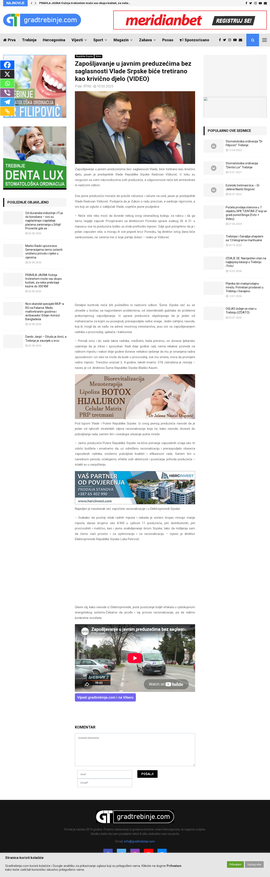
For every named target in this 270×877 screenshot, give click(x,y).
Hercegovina (54, 40)
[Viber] (7, 92)
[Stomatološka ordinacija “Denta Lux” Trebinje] (214, 168)
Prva (12, 40)
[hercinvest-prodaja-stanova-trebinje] (135, 503)
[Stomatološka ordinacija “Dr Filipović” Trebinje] (214, 146)
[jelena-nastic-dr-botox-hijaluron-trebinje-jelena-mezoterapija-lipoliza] (135, 418)
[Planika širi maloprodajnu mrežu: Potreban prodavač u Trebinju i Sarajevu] (214, 288)
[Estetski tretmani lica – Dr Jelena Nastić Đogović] (214, 190)
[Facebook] (221, 40)
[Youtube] (236, 40)
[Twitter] (225, 40)
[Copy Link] (7, 111)
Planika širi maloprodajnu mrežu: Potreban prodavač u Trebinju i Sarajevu (244, 287)
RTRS (87, 86)
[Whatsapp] (7, 83)
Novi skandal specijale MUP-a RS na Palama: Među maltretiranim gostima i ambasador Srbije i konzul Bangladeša (44, 311)
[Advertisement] (135, 273)
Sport (98, 40)
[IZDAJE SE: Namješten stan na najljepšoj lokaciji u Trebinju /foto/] (214, 263)
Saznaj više (254, 864)
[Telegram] (7, 102)
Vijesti (77, 40)
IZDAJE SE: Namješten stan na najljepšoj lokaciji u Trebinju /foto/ (246, 262)
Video (98, 56)
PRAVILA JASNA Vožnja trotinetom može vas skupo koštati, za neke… (85, 3)
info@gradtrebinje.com (139, 841)
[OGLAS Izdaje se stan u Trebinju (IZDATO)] (214, 313)
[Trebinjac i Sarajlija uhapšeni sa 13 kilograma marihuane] (214, 241)
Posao (167, 40)
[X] (7, 74)
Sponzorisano (197, 40)
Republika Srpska (84, 56)
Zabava (145, 40)
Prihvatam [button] (235, 864)
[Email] (241, 40)
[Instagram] (230, 40)
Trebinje (29, 40)
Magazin (121, 40)
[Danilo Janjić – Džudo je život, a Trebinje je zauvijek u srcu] (13, 341)
